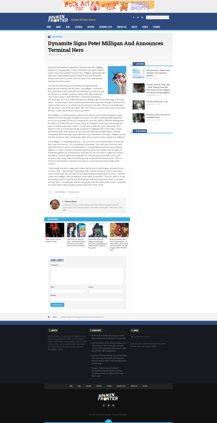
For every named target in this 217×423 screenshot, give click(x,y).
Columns (88, 386)
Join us (60, 349)
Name (52, 287)
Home (49, 27)
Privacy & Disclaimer (120, 414)
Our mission (52, 349)
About (58, 27)
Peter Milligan (60, 192)
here (154, 346)
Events (145, 27)
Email (91, 287)
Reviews (91, 27)
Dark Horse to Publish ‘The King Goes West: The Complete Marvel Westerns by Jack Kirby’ (109, 336)
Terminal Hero (73, 192)
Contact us (121, 27)
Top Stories (59, 37)
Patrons (156, 27)
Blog (68, 27)
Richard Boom (56, 54)
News (53, 37)
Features (79, 27)
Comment (54, 265)
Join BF (134, 27)
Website (53, 295)
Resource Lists (105, 27)
